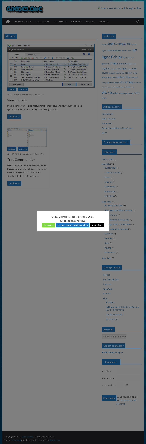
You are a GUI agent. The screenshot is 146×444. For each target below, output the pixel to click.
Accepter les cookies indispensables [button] (73, 225)
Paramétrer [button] (48, 225)
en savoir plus (78, 220)
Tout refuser (97, 225)
